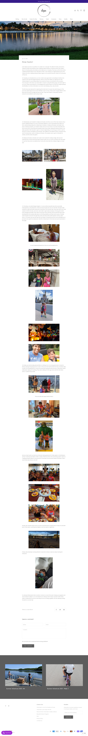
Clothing (17, 19)
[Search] (78, 10)
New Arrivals (24, 19)
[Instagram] (8, 706)
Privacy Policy (40, 718)
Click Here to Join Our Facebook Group (46, 707)
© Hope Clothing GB (8, 730)
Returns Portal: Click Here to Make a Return (47, 711)
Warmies (41, 19)
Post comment (28, 645)
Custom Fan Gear (33, 19)
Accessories (53, 19)
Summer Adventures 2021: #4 (15, 689)
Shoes (71, 19)
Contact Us (39, 720)
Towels (47, 19)
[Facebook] (5, 706)
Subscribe (68, 717)
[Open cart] (84, 10)
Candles (65, 19)
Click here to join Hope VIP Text (44, 709)
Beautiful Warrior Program (43, 714)
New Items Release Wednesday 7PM (44, 1)
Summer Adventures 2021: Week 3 (57, 689)
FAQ (38, 716)
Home (60, 19)
